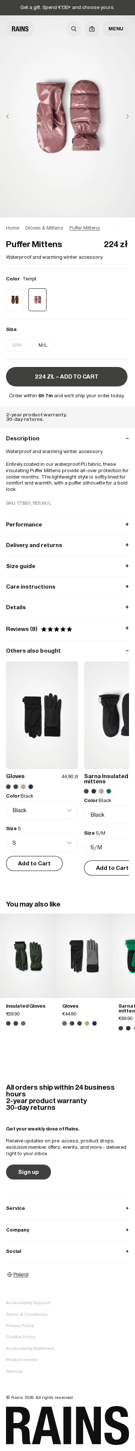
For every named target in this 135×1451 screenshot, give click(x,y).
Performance (67, 524)
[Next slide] (121, 116)
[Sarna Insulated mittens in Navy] (128, 1028)
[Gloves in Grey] (84, 956)
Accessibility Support (28, 1302)
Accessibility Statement (30, 1348)
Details (67, 607)
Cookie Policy (20, 1337)
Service (67, 1208)
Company (67, 1230)
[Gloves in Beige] (87, 1023)
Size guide (67, 566)
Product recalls (22, 1359)
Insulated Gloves (25, 1006)
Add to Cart (34, 863)
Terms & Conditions (26, 1314)
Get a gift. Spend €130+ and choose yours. (67, 7)
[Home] (20, 28)
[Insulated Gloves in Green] (28, 956)
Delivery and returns (67, 545)
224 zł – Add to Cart (67, 376)
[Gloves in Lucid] (94, 1023)
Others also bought (67, 650)
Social (67, 1251)
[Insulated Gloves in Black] (8, 1023)
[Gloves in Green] (79, 1023)
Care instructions (67, 586)
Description (67, 438)
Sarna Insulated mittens (106, 778)
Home (12, 228)
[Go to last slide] (13, 116)
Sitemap (14, 1371)
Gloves (15, 776)
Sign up (28, 1172)
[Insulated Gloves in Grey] (23, 1023)
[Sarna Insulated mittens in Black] (120, 1028)
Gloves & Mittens (44, 228)
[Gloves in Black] (72, 1023)
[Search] (73, 28)
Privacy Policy (20, 1325)
